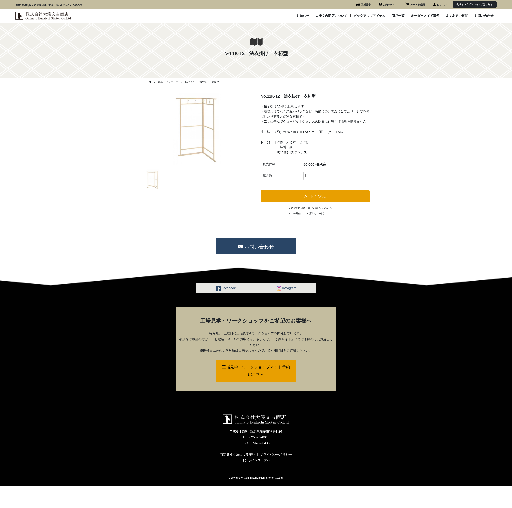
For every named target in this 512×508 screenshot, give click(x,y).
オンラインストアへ (256, 460)
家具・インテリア (168, 82)
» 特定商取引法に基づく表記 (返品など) (310, 208)
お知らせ (302, 15)
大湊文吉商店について (331, 15)
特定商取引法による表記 (237, 454)
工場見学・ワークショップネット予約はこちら (256, 370)
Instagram (288, 288)
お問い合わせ (484, 15)
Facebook (228, 288)
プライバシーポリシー (276, 454)
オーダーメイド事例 (425, 15)
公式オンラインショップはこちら (475, 4)
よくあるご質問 (457, 15)
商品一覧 (398, 15)
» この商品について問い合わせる (307, 213)
